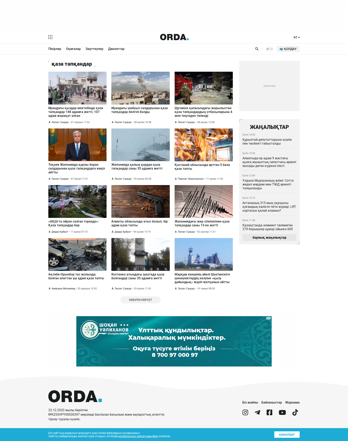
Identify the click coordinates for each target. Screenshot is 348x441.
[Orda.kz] (75, 406)
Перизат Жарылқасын (191, 178)
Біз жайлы (250, 402)
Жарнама (292, 402)
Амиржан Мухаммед (63, 288)
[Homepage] (174, 37)
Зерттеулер (94, 49)
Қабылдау (287, 434)
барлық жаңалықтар (269, 237)
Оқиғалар (73, 49)
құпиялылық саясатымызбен (138, 436)
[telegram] (257, 414)
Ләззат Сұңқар (60, 122)
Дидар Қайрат (60, 231)
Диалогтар (116, 49)
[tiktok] (295, 414)
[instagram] (245, 414)
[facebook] (269, 414)
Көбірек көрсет (140, 299)
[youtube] (282, 414)
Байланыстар (271, 402)
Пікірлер (54, 49)
